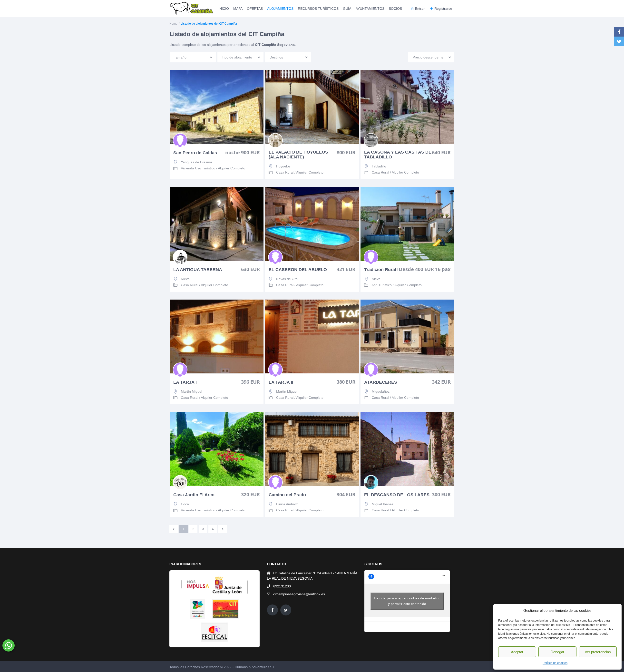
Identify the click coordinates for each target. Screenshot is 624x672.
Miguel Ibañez (382, 504)
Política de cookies (555, 663)
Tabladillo (379, 166)
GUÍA (347, 8)
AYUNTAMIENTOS (370, 8)
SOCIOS (395, 8)
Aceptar (517, 652)
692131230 (282, 586)
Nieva (185, 279)
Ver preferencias (598, 652)
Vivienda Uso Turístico (198, 168)
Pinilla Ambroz (287, 504)
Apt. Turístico (381, 285)
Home (173, 23)
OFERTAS (255, 8)
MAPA (238, 8)
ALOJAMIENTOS (280, 8)
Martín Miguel (191, 391)
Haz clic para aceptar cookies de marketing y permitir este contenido (407, 601)
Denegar (557, 652)
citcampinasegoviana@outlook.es (299, 594)
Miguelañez (381, 391)
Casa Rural (284, 172)
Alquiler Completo (231, 168)
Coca (185, 504)
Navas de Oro (287, 279)
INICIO (223, 8)
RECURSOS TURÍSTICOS (318, 8)
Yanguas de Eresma (196, 162)
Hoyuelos (283, 166)
